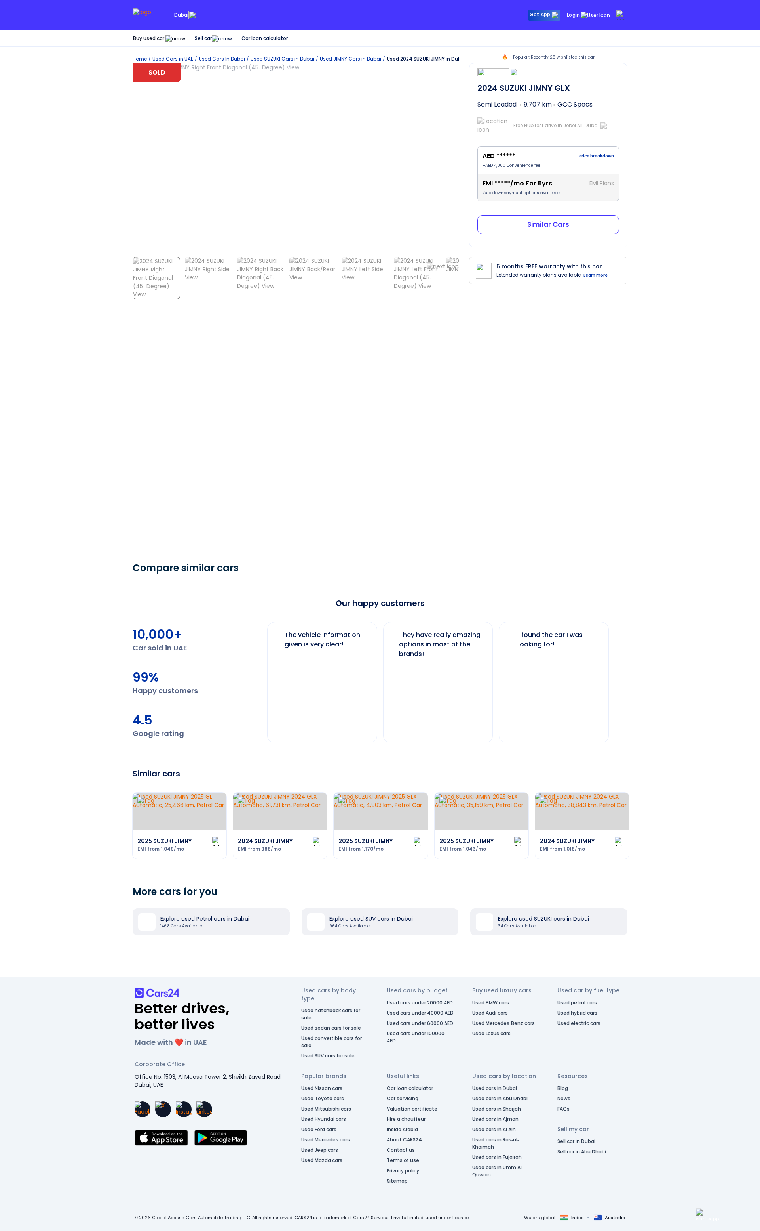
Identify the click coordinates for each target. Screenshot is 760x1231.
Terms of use (403, 1160)
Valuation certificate (412, 1108)
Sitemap (397, 1180)
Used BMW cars (490, 1002)
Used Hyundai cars (323, 1119)
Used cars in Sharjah (496, 1108)
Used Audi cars (490, 1012)
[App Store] (161, 1138)
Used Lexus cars (491, 1033)
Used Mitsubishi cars (326, 1108)
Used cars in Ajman (495, 1119)
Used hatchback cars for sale (330, 1014)
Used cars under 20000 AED (420, 1002)
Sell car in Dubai (576, 1141)
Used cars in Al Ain (494, 1129)
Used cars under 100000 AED (416, 1037)
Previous (261, 678)
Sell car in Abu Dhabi (581, 1151)
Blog (562, 1088)
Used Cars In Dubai (222, 58)
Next (615, 678)
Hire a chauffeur (406, 1119)
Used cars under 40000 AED (420, 1012)
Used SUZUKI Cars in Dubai (282, 58)
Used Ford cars (318, 1129)
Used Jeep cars (319, 1150)
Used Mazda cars (321, 1160)
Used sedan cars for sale (331, 1028)
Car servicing (402, 1098)
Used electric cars (578, 1023)
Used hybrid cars (577, 1012)
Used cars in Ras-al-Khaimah (495, 1143)
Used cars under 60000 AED (420, 1023)
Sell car (203, 38)
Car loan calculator (264, 38)
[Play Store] (220, 1138)
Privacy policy (403, 1170)
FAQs (563, 1108)
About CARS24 (404, 1139)
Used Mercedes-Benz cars (503, 1023)
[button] (707, 1215)
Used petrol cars (577, 1002)
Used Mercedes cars (325, 1139)
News (563, 1098)
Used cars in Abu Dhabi (500, 1098)
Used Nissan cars (321, 1088)
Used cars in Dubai (494, 1088)
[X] (163, 1109)
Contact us (401, 1150)
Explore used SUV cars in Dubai (371, 919)
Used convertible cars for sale (331, 1042)
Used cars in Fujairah (497, 1157)
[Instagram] (184, 1109)
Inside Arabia (402, 1129)
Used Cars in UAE (172, 58)
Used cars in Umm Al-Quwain (497, 1171)
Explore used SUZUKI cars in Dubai (543, 919)
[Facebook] (142, 1109)
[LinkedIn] (204, 1109)
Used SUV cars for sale (328, 1055)
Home (140, 58)
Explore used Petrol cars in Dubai (204, 919)
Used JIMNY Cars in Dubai (350, 58)
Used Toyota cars (322, 1098)
